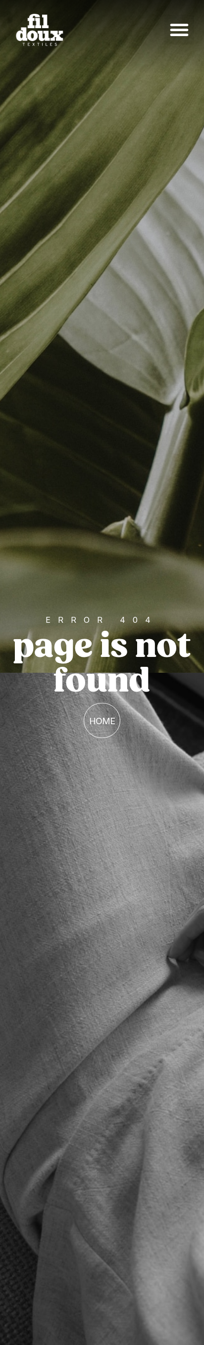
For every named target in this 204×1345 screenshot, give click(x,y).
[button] (179, 30)
